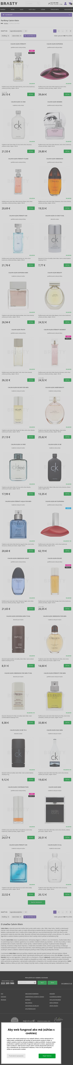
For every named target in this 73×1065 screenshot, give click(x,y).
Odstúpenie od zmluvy (32, 1006)
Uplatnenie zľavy (30, 1009)
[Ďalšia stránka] (70, 31)
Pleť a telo (32, 9)
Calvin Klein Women (54, 102)
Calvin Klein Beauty (55, 273)
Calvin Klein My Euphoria (54, 501)
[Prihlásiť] (65, 3)
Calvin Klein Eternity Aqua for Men (18, 501)
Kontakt (3, 996)
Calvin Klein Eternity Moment (55, 330)
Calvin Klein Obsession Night (18, 558)
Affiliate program (55, 1000)
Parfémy (2, 9)
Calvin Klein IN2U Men (55, 730)
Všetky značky (54, 1006)
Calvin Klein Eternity (18, 44)
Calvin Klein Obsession (54, 159)
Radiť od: (4, 31)
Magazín (52, 993)
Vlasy (21, 9)
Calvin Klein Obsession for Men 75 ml (18, 673)
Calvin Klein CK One (18, 102)
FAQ (2, 993)
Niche (12, 9)
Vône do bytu (55, 9)
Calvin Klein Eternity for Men (55, 673)
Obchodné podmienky (32, 993)
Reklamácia (28, 1003)
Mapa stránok (54, 1003)
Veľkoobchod (68, 9)
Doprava (27, 1000)
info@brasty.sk (66, 983)
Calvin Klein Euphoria (55, 44)
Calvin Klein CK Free (18, 444)
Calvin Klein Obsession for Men (54, 616)
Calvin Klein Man (55, 787)
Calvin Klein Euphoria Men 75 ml (18, 616)
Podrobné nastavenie (16, 1056)
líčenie (43, 9)
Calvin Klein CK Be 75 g (18, 730)
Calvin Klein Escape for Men (18, 387)
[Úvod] (2, 23)
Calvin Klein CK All (55, 845)
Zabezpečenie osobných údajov (34, 996)
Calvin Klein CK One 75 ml (54, 216)
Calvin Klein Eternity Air (18, 216)
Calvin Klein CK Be (54, 444)
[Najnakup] (29, 1022)
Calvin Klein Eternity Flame (18, 159)
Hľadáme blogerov (55, 996)
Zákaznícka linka (7, 982)
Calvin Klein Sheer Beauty (54, 387)
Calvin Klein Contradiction (18, 787)
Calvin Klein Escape (55, 558)
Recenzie (3, 1000)
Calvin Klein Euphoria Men (18, 273)
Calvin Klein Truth (18, 330)
